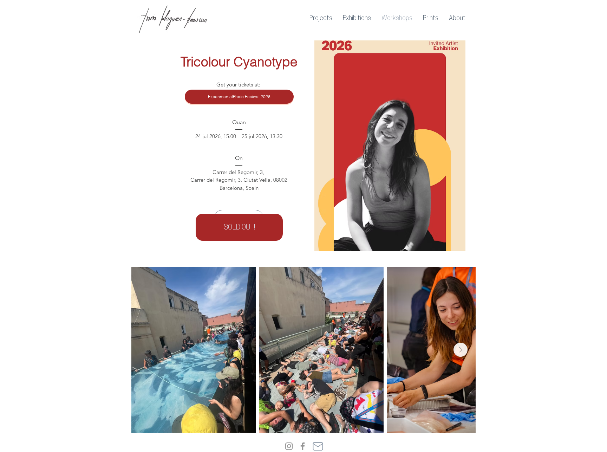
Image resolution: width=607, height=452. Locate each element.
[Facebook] (303, 446)
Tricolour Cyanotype (239, 62)
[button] (321, 19)
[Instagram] (289, 446)
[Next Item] (460, 350)
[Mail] (318, 446)
